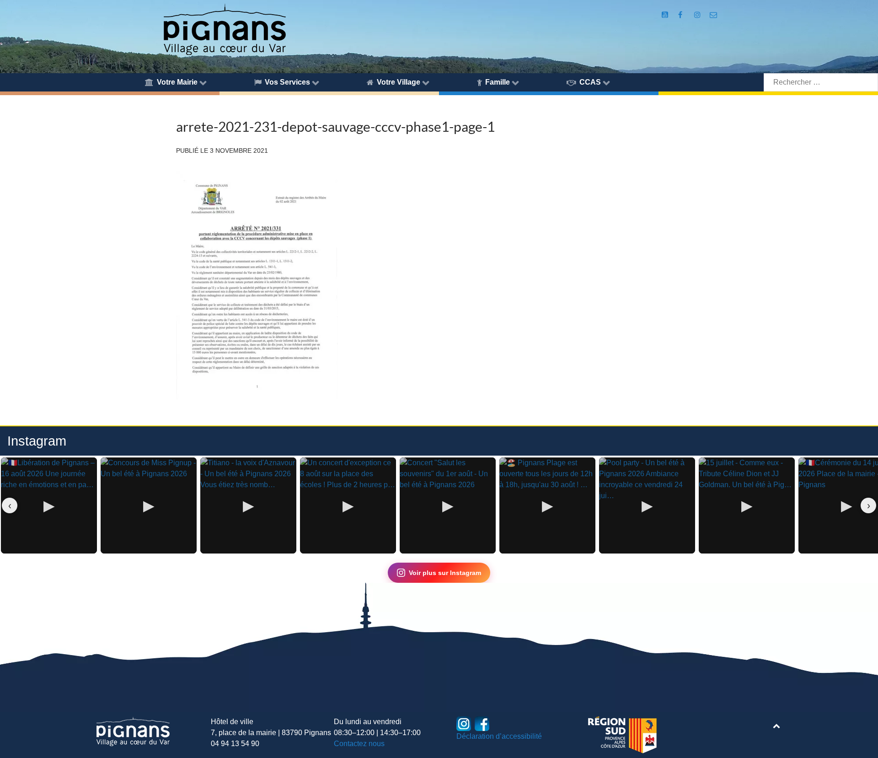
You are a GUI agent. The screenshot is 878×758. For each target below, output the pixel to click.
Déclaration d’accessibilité (499, 736)
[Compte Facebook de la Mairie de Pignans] (681, 15)
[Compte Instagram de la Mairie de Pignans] (698, 15)
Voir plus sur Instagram (445, 572)
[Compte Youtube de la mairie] (665, 15)
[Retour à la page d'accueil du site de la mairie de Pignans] (224, 28)
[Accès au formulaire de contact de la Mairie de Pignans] (713, 15)
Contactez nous (359, 743)
